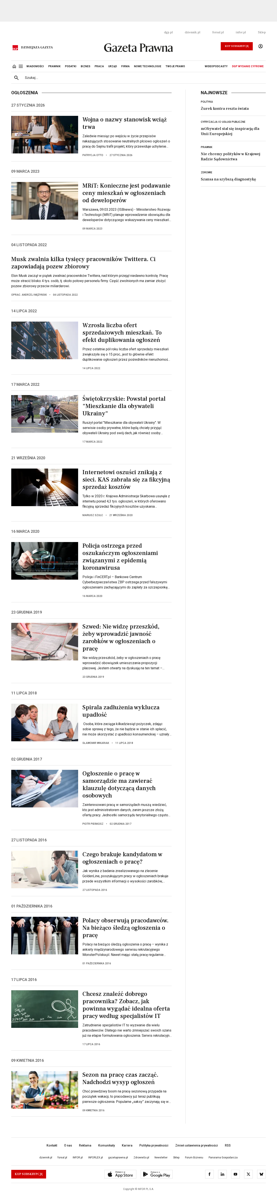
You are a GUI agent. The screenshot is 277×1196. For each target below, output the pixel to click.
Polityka (207, 101)
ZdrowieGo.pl (141, 1157)
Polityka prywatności (153, 1145)
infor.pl (241, 32)
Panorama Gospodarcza (223, 1157)
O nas (68, 1145)
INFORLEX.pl (95, 1157)
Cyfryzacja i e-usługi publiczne (223, 121)
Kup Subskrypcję (237, 46)
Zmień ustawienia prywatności (196, 1145)
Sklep (262, 32)
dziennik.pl (192, 32)
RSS (228, 1145)
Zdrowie (206, 172)
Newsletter (161, 1157)
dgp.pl (168, 32)
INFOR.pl (78, 1157)
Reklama (85, 1145)
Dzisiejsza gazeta (37, 47)
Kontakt (52, 1145)
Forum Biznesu (194, 1157)
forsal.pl (218, 32)
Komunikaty (106, 1145)
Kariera (127, 1145)
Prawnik (206, 147)
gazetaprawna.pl (118, 1157)
